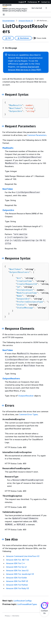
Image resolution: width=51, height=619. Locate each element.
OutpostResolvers (19, 272)
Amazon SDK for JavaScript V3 (20, 574)
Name (19, 296)
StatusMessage (25, 308)
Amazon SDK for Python (17, 585)
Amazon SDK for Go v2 (16, 567)
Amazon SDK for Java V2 (17, 570)
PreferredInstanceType (30, 302)
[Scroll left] (29, 8)
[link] (43, 20)
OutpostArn (16, 111)
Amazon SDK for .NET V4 (17, 559)
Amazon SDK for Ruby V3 (17, 588)
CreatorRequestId (27, 284)
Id (18, 287)
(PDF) (38, 69)
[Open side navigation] (3, 15)
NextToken (15, 108)
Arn (19, 278)
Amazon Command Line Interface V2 (22, 556)
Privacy (7, 616)
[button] (10, 48)
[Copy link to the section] (2, 94)
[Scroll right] (46, 8)
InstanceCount (25, 290)
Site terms (15, 616)
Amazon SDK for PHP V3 (17, 581)
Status (20, 305)
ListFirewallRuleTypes (27, 604)
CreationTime (24, 281)
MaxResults (16, 105)
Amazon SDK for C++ (15, 563)
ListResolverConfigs (23, 600)
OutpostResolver (26, 395)
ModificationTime (27, 293)
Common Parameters (36, 135)
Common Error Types (28, 414)
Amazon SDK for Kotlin (16, 577)
